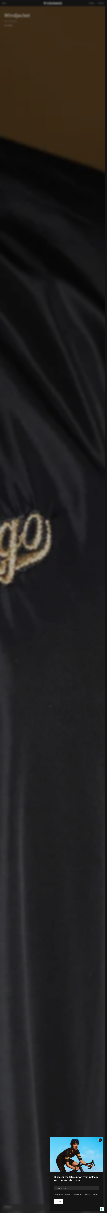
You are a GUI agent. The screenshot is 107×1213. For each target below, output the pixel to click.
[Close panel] (100, 1140)
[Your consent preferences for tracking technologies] (102, 1209)
